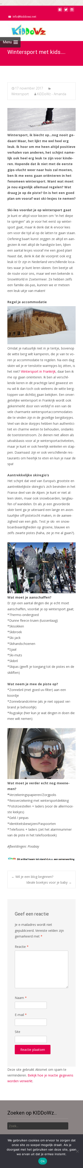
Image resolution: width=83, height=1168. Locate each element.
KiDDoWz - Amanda (51, 94)
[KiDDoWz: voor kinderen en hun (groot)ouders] (24, 30)
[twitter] (66, 11)
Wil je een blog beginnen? (32, 876)
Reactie (22, 946)
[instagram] (72, 11)
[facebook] (60, 11)
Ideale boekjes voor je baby (49, 882)
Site (17, 1031)
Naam (21, 998)
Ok (43, 1161)
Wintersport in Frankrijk (38, 371)
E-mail (21, 1015)
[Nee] (77, 1151)
